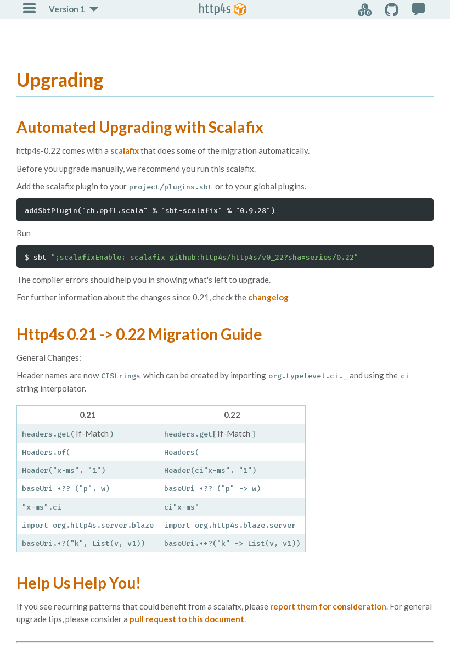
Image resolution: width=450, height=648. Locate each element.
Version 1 (67, 9)
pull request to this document (187, 619)
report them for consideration (328, 606)
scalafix (124, 150)
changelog (268, 297)
